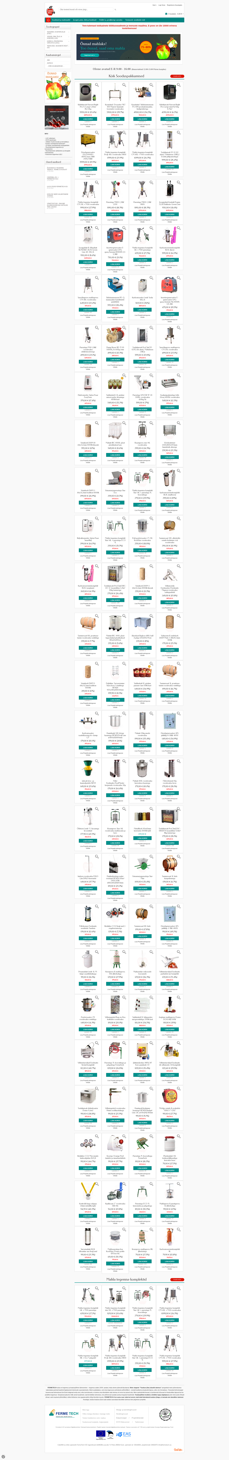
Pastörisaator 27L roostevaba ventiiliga (88, 1018)
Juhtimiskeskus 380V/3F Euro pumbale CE (142, 1064)
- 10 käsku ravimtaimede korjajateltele (57, 145)
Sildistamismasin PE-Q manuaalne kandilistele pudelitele (115, 300)
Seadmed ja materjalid (61, 20)
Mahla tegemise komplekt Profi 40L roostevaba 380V (115, 153)
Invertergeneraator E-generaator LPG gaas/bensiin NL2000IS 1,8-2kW (169, 301)
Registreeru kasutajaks (174, 5)
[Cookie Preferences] (3, 1457)
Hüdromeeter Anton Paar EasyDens (88, 396)
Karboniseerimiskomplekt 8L (170, 1250)
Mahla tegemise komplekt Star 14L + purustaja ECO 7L (115, 540)
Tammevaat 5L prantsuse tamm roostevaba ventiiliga (170, 684)
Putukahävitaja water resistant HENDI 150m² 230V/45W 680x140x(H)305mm (115, 879)
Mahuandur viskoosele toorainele (142, 973)
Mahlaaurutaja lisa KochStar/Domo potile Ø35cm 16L (115, 1251)
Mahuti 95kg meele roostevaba (142, 734)
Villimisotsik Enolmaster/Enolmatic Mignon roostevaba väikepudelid (170, 589)
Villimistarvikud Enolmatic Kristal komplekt (88, 1064)
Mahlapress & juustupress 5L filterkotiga (170, 1205)
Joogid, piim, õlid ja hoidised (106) (54, 37)
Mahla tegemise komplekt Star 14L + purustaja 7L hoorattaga (142, 492)
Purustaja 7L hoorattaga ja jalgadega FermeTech (115, 1064)
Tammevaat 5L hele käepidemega (169, 877)
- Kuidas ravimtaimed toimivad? (55, 144)
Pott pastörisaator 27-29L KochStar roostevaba (142, 539)
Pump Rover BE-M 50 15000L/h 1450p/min (115, 348)
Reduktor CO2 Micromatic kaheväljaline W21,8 (88, 1157)
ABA (48, 60)
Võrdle (88, 126)
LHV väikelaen (50, 138)
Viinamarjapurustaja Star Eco (115, 491)
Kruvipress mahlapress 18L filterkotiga (142, 1250)
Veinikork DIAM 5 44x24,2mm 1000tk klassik (142, 587)
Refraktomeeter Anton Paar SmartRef (88, 539)
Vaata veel (177, 76)
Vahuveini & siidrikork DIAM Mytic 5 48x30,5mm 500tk (169, 638)
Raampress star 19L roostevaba (142, 444)
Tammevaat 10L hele (142, 926)
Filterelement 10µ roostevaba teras (170, 782)
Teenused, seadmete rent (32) (57, 46)
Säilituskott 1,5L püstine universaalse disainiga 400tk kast (115, 397)
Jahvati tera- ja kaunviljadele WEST (88, 782)
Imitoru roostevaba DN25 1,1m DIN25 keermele (88, 877)
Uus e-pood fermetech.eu (57, 187)
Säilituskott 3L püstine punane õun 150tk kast (142, 684)
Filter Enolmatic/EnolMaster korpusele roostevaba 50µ (115, 783)
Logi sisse (162, 5)
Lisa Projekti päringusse (88, 124)
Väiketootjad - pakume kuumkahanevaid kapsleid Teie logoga (57, 206)
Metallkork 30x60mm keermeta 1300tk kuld (142, 830)
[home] (48, 20)
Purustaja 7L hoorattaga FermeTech (142, 1157)
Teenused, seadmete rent (135, 20)
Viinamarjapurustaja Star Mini (142, 877)
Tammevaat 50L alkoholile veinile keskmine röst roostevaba (169, 540)
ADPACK (50, 63)
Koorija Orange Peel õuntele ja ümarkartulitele (115, 1157)
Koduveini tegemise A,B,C (53, 154)
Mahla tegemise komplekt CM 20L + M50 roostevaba (88, 203)
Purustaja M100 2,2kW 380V (142, 203)
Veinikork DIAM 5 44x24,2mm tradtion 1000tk (88, 491)
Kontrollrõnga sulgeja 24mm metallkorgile (88, 1205)
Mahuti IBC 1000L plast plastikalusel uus (115, 444)
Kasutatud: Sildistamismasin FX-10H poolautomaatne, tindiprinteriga (142, 107)
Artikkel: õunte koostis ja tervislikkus (57, 142)
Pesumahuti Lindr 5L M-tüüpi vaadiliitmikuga (88, 973)
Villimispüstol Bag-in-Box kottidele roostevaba (115, 1018)
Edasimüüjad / (124, 1418)
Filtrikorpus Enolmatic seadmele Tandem (88, 927)
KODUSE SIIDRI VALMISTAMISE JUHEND (57, 195)
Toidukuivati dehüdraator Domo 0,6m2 (88, 1109)
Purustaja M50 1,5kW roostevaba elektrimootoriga (88, 349)
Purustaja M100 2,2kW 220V (115, 203)
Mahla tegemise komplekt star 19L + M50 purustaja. (115, 1309)
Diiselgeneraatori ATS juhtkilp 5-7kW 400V (169, 927)
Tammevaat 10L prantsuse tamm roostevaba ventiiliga (88, 637)
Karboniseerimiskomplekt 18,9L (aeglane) (88, 587)
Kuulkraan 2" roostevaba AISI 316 (115, 1205)
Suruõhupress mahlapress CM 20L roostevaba (169, 348)
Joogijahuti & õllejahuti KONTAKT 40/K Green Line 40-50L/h (88, 250)
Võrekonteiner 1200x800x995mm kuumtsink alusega (169, 445)
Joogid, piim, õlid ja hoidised (84, 20)
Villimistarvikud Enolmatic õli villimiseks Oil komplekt (169, 1064)
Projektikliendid (137, 1418)
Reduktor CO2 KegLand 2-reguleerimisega (115, 927)
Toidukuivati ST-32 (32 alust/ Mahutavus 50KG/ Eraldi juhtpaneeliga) (170, 154)
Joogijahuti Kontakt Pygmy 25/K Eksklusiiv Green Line (169, 203)
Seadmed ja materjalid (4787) (56, 32)
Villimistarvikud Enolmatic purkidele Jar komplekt (169, 973)
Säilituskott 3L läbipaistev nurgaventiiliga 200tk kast (142, 1018)
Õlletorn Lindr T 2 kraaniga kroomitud (88, 830)
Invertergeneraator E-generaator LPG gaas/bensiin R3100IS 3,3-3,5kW (115, 251)
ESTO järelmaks (51, 140)
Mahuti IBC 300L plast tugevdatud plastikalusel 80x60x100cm (115, 638)
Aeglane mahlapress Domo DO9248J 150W (170, 1018)
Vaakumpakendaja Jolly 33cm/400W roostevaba (170, 396)
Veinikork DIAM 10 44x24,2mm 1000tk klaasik (88, 444)
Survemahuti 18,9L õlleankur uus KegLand (88, 1250)
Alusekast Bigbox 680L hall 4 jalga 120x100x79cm (142, 637)
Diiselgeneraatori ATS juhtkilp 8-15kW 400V (169, 734)
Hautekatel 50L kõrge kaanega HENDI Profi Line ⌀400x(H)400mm (115, 735)
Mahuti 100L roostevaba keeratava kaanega (142, 782)
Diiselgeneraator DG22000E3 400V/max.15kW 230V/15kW (88, 155)
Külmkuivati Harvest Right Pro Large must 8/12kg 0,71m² (170, 107)
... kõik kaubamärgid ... (55, 66)
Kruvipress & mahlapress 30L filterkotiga (115, 973)
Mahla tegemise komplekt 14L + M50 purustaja (142, 249)
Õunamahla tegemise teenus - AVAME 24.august (57, 169)
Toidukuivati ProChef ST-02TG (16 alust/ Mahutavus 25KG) (142, 349)
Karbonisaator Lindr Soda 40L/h (142, 299)
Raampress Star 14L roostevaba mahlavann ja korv (115, 831)
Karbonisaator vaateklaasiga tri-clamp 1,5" (88, 735)
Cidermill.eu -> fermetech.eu (53, 178)
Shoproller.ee (178, 1450)
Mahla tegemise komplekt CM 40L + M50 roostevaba (142, 153)
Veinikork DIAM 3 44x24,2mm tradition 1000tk (88, 685)
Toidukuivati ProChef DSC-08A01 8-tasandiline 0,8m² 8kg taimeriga (170, 831)
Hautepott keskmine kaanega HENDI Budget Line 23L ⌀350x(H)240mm (142, 1110)
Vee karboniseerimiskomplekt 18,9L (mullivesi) (170, 492)
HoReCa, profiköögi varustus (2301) (55, 42)
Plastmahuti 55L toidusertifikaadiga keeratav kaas (169, 1158)
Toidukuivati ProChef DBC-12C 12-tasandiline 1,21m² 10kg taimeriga (115, 588)
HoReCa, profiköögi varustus (110, 20)
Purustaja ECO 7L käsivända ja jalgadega (142, 1205)
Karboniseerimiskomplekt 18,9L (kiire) (170, 249)
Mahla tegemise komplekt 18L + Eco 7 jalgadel (88, 1357)
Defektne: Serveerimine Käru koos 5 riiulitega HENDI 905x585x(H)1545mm (115, 686)
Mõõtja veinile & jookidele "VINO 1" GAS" (169, 1109)
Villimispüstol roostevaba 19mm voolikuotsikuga (115, 1109)
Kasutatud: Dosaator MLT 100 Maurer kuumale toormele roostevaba (115, 107)
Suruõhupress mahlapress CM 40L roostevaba (88, 299)
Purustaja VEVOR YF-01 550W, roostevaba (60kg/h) (142, 397)
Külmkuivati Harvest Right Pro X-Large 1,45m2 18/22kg (88, 107)
